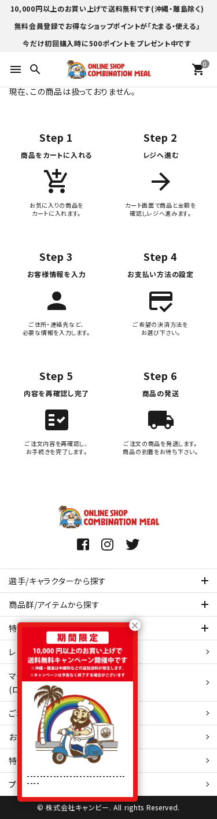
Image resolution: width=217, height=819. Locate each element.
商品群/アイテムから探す (54, 604)
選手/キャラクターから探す (57, 580)
